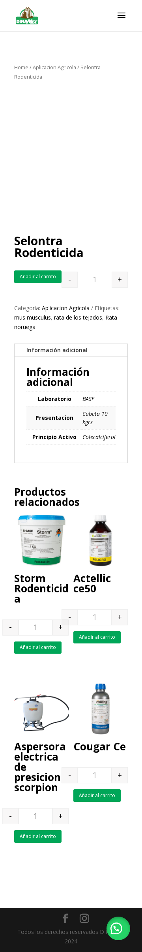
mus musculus (32, 317)
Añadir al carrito (38, 276)
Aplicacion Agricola (54, 67)
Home (21, 67)
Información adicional (57, 350)
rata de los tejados (78, 317)
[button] (118, 928)
